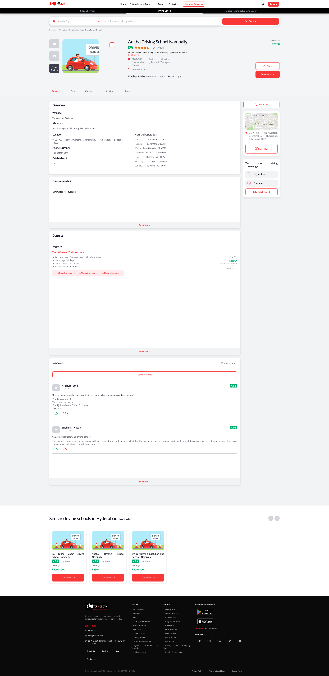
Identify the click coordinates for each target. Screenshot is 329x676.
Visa (134, 617)
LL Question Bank (172, 621)
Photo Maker (170, 633)
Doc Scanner (170, 637)
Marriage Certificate (141, 621)
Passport (136, 613)
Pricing (105, 651)
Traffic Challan (139, 633)
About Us (91, 651)
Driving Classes (139, 652)
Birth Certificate (139, 625)
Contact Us (173, 4)
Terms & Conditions (217, 671)
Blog (117, 651)
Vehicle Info (170, 610)
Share (270, 66)
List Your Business (194, 4)
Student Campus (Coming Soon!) (241, 11)
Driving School (164, 10)
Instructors (108, 91)
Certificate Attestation (142, 641)
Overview (55, 91)
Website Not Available (63, 118)
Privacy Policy (197, 671)
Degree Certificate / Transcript (144, 646)
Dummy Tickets (139, 637)
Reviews (158, 47)
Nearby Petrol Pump (173, 652)
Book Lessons (267, 74)
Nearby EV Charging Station (176, 646)
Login (262, 4)
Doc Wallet (169, 641)
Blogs (160, 4)
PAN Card (137, 629)
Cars (73, 91)
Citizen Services (87, 11)
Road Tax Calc (171, 629)
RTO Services (138, 610)
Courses (89, 91)
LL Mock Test (170, 617)
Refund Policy (237, 671)
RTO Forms (170, 625)
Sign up (273, 4)
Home (123, 4)
